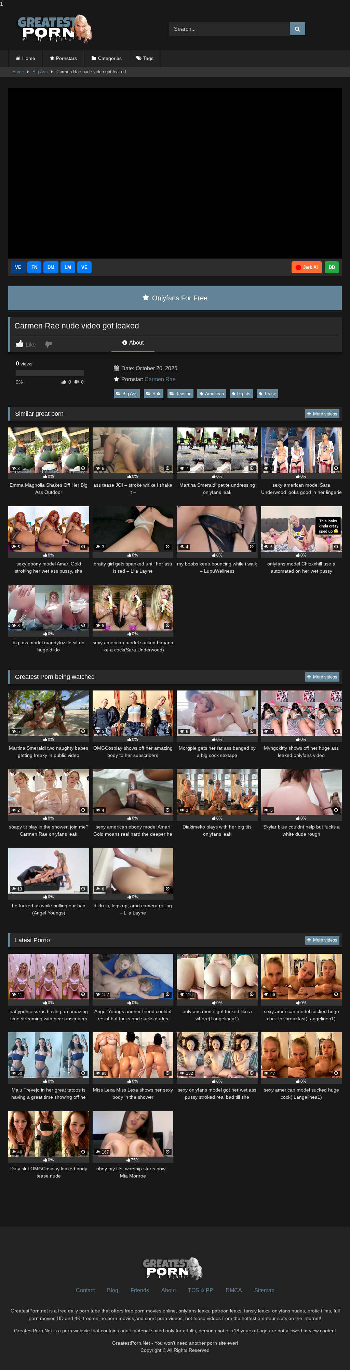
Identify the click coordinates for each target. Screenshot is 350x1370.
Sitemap (264, 1290)
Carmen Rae (160, 379)
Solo (156, 393)
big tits (244, 393)
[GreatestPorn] (78, 29)
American (214, 393)
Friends (140, 1290)
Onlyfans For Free (178, 298)
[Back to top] (328, 1351)
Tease (270, 393)
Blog (112, 1290)
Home (28, 58)
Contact (85, 1290)
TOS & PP (200, 1290)
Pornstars (66, 58)
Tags (148, 58)
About (136, 343)
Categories (110, 58)
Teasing (183, 393)
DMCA (234, 1290)
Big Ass (40, 71)
